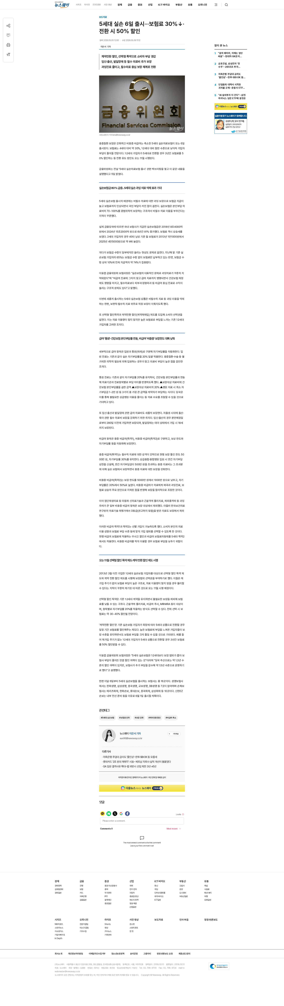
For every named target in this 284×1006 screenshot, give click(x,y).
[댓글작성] (8, 35)
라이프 (87, 4)
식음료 (206, 889)
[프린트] (8, 45)
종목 (106, 889)
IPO (106, 896)
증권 (140, 4)
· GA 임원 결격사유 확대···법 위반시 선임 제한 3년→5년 (129, 766)
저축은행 (83, 896)
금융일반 (83, 900)
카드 (81, 893)
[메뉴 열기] (216, 5)
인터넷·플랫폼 (159, 893)
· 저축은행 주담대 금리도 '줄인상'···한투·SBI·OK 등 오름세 (129, 756)
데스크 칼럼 (84, 928)
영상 (106, 928)
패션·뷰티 (208, 893)
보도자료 (103, 17)
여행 (206, 896)
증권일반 (108, 903)
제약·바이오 (158, 896)
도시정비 (182, 893)
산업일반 (133, 907)
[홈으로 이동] (62, 4)
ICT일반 (157, 900)
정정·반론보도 (211, 919)
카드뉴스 (108, 931)
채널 (206, 886)
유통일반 (207, 900)
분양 (181, 889)
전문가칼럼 (84, 924)
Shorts (107, 924)
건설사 (181, 886)
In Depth (58, 938)
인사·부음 (184, 919)
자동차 (132, 893)
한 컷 (131, 931)
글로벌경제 (59, 889)
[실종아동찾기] (220, 121)
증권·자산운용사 (111, 886)
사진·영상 (108, 4)
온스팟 (132, 924)
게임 (156, 889)
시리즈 (78, 4)
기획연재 (108, 935)
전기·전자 (133, 889)
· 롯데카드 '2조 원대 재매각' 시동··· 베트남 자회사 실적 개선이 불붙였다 (136, 761)
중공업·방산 (134, 896)
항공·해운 (133, 903)
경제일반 (58, 893)
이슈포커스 (59, 931)
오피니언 (202, 4)
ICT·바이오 (164, 4)
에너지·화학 (134, 900)
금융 (130, 4)
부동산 (179, 4)
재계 (131, 886)
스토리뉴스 (59, 928)
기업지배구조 (60, 935)
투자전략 (108, 893)
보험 (81, 889)
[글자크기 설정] (8, 54)
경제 (120, 4)
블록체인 (108, 900)
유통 (190, 4)
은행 (81, 886)
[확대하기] (142, 77)
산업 (150, 4)
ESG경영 (97, 4)
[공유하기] (8, 25)
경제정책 (58, 886)
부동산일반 (183, 896)
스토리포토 (134, 928)
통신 (156, 886)
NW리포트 (59, 924)
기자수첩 (83, 931)
